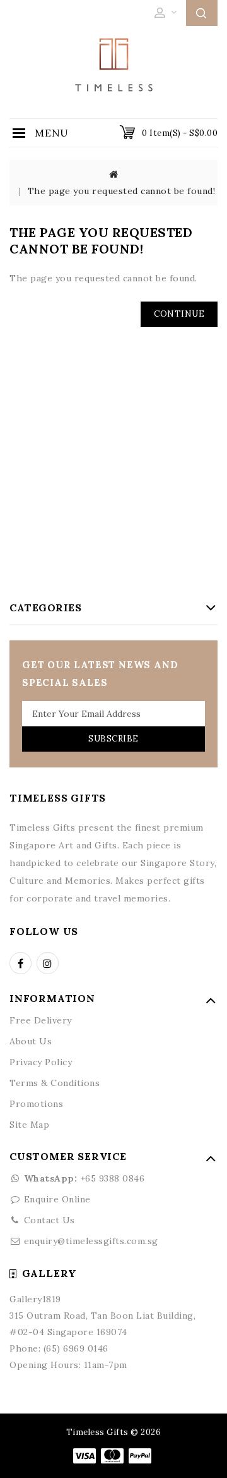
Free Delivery (40, 1020)
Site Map (29, 1124)
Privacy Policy (40, 1062)
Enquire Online (57, 1199)
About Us (30, 1041)
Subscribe (113, 738)
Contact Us (49, 1220)
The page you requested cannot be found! (122, 191)
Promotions (36, 1103)
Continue (179, 313)
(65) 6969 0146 (76, 1348)
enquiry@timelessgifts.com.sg (91, 1241)
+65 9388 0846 (84, 1178)
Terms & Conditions (54, 1083)
